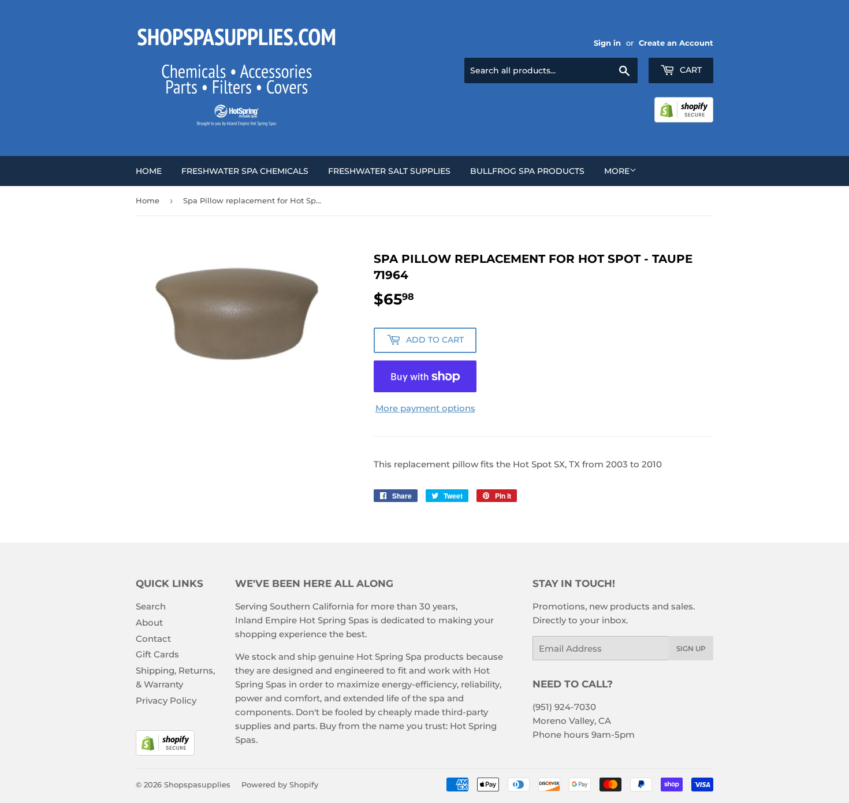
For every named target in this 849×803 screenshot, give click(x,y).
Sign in (607, 43)
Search (151, 606)
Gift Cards (157, 654)
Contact (153, 638)
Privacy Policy (166, 700)
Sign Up (691, 648)
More (617, 171)
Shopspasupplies (197, 784)
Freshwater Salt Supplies (389, 171)
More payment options (425, 408)
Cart (689, 70)
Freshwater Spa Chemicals (244, 171)
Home (149, 171)
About (149, 622)
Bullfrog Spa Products (527, 171)
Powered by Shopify (279, 784)
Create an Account (676, 43)
